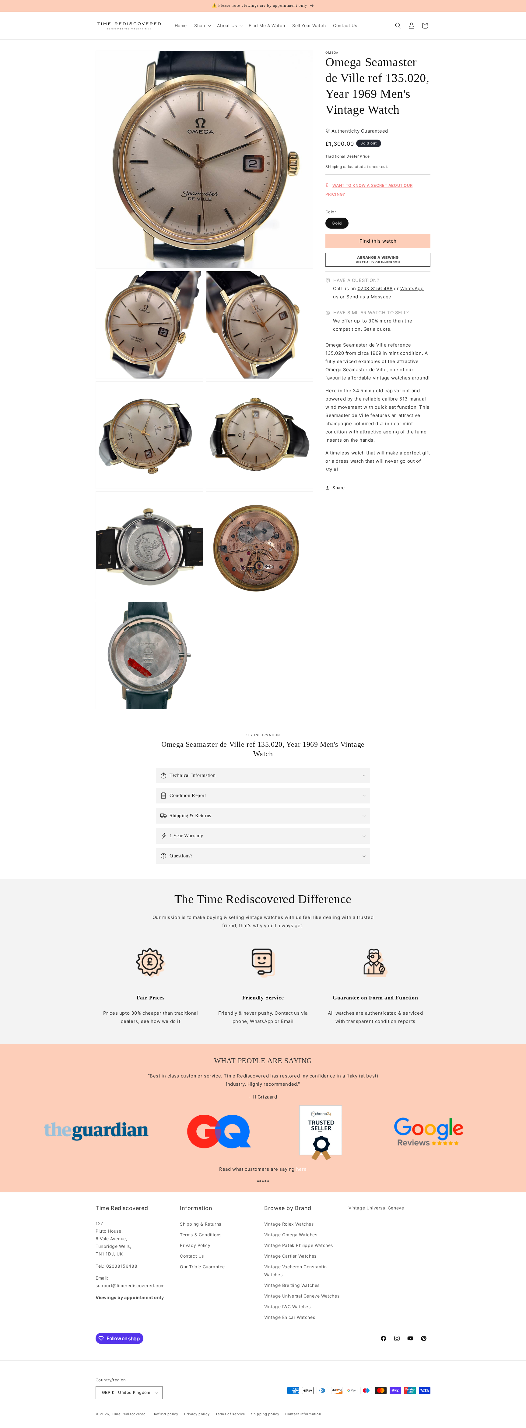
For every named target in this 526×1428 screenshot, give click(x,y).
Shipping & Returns (200, 1224)
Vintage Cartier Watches (290, 1256)
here (301, 1169)
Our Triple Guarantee (202, 1266)
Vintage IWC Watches (287, 1306)
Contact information (303, 1414)
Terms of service (230, 1414)
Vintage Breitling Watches (292, 1285)
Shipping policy (265, 1414)
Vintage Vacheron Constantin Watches (295, 1270)
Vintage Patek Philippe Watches (298, 1245)
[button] (202, 25)
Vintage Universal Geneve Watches (301, 1295)
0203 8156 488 (375, 288)
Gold (340, 224)
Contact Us (192, 1256)
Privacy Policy (195, 1245)
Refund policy (166, 1414)
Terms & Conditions (201, 1234)
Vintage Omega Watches (290, 1234)
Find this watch (378, 241)
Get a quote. (377, 329)
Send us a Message (368, 297)
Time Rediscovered (129, 1414)
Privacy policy (196, 1414)
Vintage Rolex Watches (289, 1224)
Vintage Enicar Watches (289, 1317)
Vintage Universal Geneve (376, 1207)
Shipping (333, 166)
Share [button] (338, 487)
